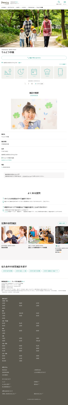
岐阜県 (20, 330)
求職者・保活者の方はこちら (8, 393)
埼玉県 (37, 313)
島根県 (20, 345)
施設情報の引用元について (12, 174)
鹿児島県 (4, 360)
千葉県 (3, 315)
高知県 (37, 350)
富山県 (20, 323)
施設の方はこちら (38, 393)
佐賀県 (20, 355)
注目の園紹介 (5, 374)
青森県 (20, 303)
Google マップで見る (6, 160)
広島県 (3, 348)
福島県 (3, 308)
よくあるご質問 (5, 384)
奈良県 (20, 340)
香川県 (3, 350)
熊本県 (3, 358)
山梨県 (20, 325)
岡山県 (37, 345)
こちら (6, 211)
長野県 (37, 325)
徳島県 (37, 348)
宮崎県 (37, 358)
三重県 (3, 333)
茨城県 (20, 315)
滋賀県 (3, 340)
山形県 (37, 305)
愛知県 (3, 330)
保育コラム (4, 367)
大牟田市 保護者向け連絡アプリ (50, 271)
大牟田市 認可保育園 (7, 271)
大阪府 (3, 338)
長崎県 (37, 355)
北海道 (3, 303)
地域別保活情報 (5, 372)
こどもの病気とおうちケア (40, 372)
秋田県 (20, 305)
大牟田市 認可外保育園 (34, 271)
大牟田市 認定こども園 (20, 271)
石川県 (37, 323)
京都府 (37, 338)
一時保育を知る (37, 369)
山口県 (20, 348)
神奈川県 (21, 313)
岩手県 (37, 303)
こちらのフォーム (26, 176)
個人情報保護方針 (6, 386)
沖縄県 (20, 360)
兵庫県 (20, 338)
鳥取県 (3, 345)
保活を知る (4, 369)
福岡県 (3, 355)
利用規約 (36, 381)
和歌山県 (38, 340)
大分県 (20, 358)
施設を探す (4, 298)
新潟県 (3, 323)
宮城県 (3, 305)
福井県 (3, 325)
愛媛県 (20, 350)
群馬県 (3, 318)
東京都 (3, 313)
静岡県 (37, 330)
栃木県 (37, 315)
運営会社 (36, 384)
